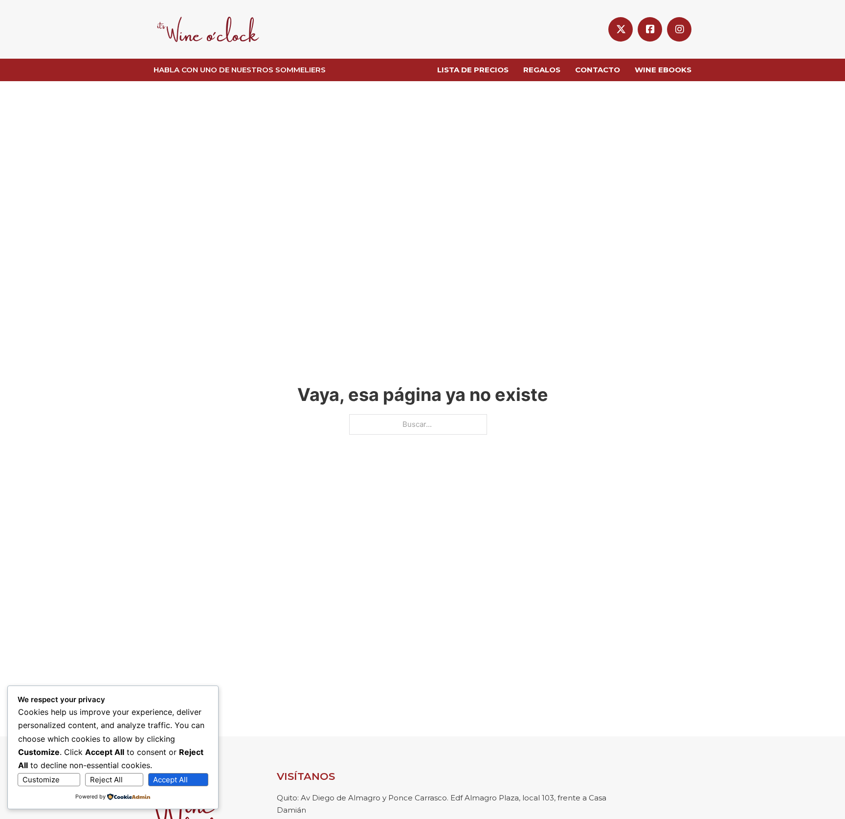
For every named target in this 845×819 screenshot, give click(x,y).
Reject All (106, 779)
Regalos (541, 69)
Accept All (170, 779)
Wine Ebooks (663, 69)
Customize (41, 779)
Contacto (597, 69)
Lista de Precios (473, 69)
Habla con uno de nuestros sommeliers (240, 69)
